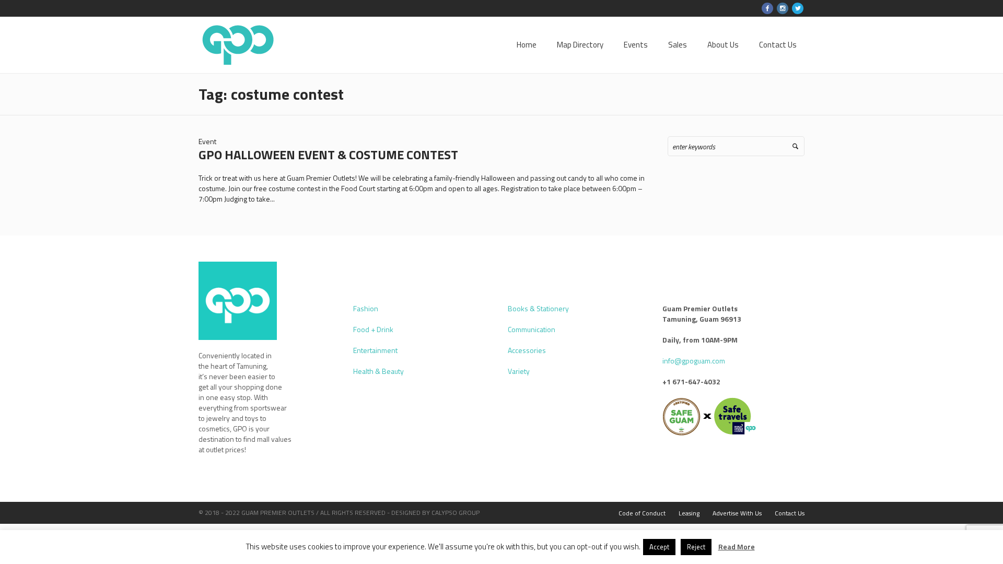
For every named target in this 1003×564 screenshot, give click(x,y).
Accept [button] (659, 547)
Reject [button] (696, 547)
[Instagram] (782, 8)
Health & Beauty (378, 371)
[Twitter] (797, 8)
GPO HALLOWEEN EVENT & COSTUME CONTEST (328, 154)
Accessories (527, 350)
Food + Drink (373, 329)
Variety (519, 371)
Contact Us (789, 513)
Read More (736, 547)
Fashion (365, 308)
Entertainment (375, 350)
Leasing (689, 513)
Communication (531, 329)
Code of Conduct (642, 513)
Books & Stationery (538, 308)
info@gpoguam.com (693, 360)
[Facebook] (767, 8)
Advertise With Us (737, 513)
